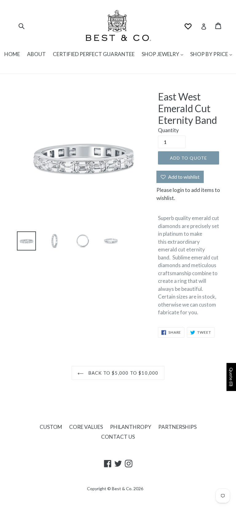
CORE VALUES (86, 427)
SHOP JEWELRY (161, 54)
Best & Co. (122, 488)
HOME (12, 54)
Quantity (168, 130)
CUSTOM (51, 427)
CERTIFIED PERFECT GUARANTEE (94, 54)
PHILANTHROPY (130, 427)
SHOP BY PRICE (209, 54)
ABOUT (36, 54)
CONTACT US (118, 437)
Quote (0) (231, 377)
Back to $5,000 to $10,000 (122, 373)
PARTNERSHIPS (177, 427)
